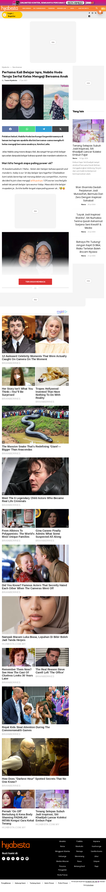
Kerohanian (17, 67)
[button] (97, 8)
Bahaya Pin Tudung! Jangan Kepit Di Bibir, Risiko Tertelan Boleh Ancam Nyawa (88, 247)
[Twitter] (95, 13)
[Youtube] (22, 858)
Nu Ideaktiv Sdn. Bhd (91, 881)
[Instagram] (92, 13)
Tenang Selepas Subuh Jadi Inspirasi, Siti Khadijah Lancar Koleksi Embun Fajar (87, 150)
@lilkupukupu (36, 180)
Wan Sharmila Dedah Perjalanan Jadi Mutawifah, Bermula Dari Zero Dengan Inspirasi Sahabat (88, 194)
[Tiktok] (17, 858)
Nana (75, 158)
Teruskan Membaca (35, 282)
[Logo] (9, 8)
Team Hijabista (10, 80)
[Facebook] (89, 13)
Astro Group (89, 885)
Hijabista (5, 67)
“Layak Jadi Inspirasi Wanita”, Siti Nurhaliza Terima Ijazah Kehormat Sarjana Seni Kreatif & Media (88, 221)
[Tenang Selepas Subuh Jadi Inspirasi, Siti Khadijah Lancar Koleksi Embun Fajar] (88, 130)
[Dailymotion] (89, 16)
